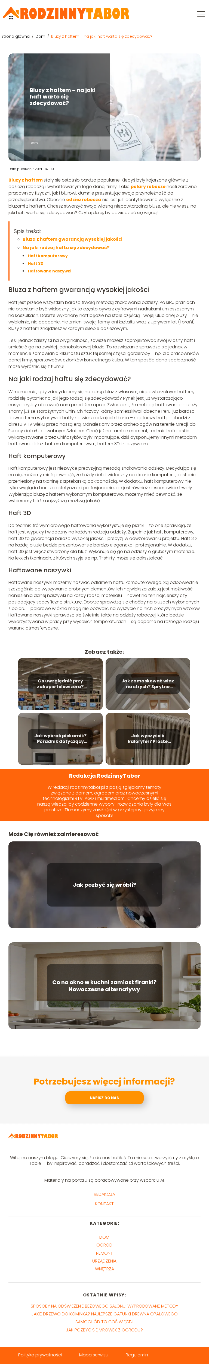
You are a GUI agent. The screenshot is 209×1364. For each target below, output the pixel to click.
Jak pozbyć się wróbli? (104, 884)
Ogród (104, 1245)
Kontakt (104, 1204)
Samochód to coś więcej (104, 1322)
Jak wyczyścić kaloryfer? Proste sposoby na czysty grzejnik (148, 739)
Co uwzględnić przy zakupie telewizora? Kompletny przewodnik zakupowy (60, 684)
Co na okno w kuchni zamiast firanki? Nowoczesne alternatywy (104, 986)
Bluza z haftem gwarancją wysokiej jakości (72, 239)
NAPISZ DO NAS (104, 1098)
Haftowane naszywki (49, 271)
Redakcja (104, 1194)
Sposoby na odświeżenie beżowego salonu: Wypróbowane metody (104, 1306)
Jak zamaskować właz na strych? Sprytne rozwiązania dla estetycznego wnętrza (147, 684)
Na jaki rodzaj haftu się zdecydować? (66, 247)
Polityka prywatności (40, 1355)
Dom (41, 36)
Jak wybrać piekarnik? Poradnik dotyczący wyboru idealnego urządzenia (60, 739)
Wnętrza (104, 1269)
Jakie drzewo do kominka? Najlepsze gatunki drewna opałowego (104, 1314)
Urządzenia (104, 1261)
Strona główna (16, 36)
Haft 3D (36, 263)
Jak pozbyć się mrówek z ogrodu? (104, 1330)
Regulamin (137, 1355)
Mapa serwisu (93, 1355)
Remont (104, 1253)
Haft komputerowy (48, 256)
